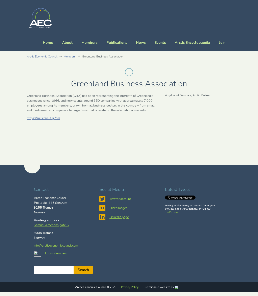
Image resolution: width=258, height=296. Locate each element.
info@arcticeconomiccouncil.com (56, 245)
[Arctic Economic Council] (40, 17)
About (67, 42)
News (141, 42)
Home (48, 42)
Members (89, 42)
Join (222, 42)
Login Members (56, 253)
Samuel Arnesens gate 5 (51, 225)
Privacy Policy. (130, 287)
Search (83, 269)
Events (160, 42)
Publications (116, 42)
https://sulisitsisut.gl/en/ (43, 118)
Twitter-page (172, 212)
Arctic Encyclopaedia (192, 42)
